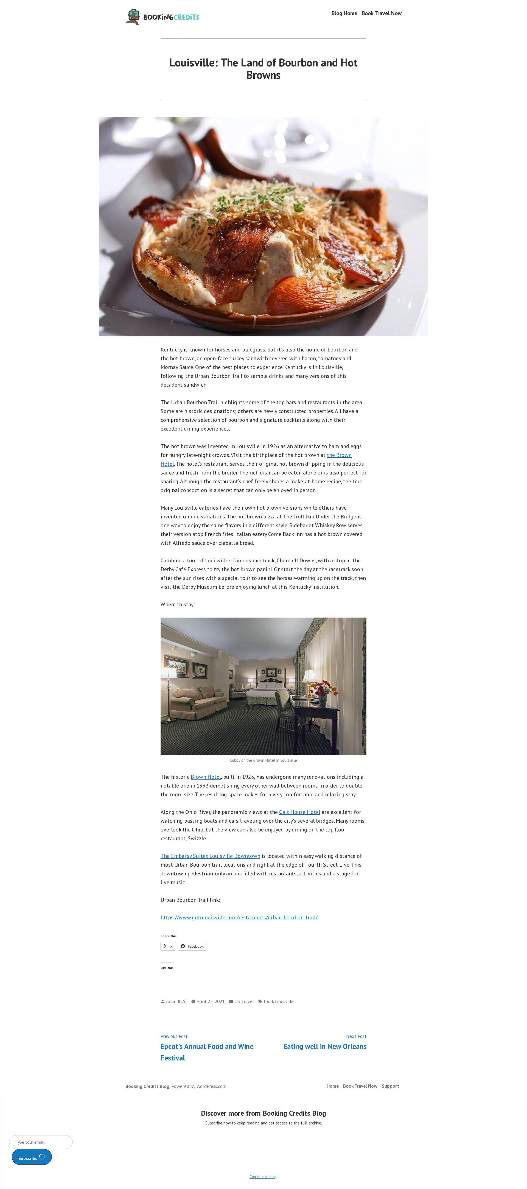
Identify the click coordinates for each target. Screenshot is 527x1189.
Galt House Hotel (299, 812)
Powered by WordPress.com (199, 1086)
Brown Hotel (206, 776)
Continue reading (263, 1176)
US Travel (244, 1001)
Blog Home (344, 13)
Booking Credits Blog (147, 1086)
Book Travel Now (382, 13)
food (268, 1001)
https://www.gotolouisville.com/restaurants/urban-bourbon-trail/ (239, 917)
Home (333, 1086)
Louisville (284, 1001)
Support (390, 1086)
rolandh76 (176, 1001)
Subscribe (28, 1158)
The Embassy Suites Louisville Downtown (210, 855)
